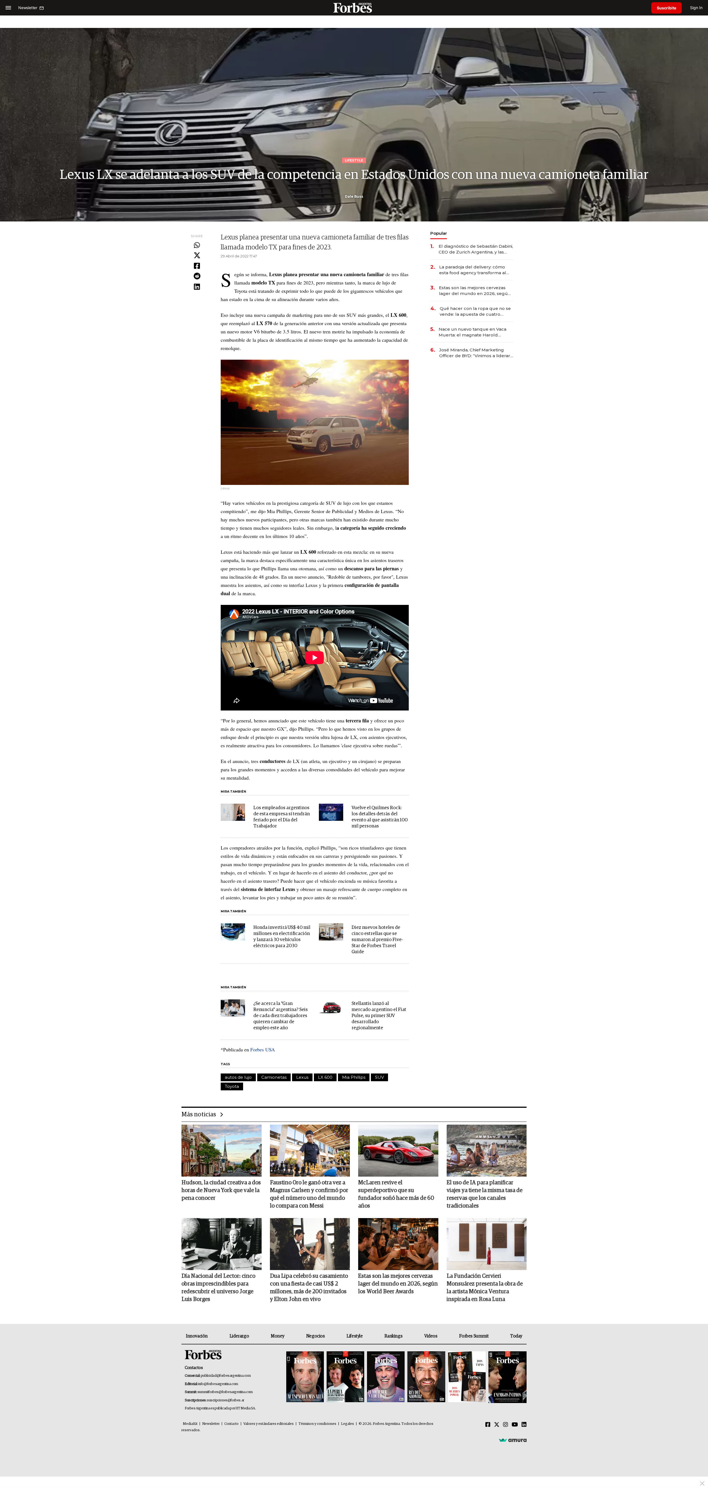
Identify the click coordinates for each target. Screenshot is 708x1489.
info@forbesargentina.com (218, 1384)
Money (277, 1336)
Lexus (302, 1077)
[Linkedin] (196, 287)
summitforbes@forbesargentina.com (225, 1392)
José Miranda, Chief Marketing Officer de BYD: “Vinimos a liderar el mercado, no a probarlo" (474, 353)
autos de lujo (238, 1077)
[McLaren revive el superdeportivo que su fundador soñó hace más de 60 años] (398, 1151)
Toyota (232, 1086)
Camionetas (274, 1077)
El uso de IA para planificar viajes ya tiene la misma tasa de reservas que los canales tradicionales (484, 1194)
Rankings (393, 1336)
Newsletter (211, 1424)
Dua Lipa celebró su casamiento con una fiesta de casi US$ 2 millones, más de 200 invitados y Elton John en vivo (309, 1287)
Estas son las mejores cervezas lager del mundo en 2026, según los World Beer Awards (475, 290)
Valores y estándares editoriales (268, 1424)
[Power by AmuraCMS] (513, 1440)
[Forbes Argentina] (354, 7)
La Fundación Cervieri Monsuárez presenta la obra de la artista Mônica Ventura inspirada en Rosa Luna (485, 1287)
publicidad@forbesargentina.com (226, 1376)
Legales (347, 1424)
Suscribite (666, 8)
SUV (379, 1077)
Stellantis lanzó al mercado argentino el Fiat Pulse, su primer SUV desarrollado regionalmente (379, 1015)
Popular (438, 233)
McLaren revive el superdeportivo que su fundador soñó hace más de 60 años (396, 1194)
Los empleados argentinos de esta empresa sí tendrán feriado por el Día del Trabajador (281, 817)
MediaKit (190, 1424)
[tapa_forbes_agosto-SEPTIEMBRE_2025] (507, 1377)
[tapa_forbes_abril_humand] (345, 1377)
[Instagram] (505, 1425)
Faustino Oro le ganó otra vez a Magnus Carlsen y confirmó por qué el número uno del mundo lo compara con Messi (309, 1194)
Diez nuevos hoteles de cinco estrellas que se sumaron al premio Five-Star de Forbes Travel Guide (377, 939)
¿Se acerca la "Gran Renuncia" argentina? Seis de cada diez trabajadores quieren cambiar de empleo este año (280, 1015)
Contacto (231, 1424)
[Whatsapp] (196, 245)
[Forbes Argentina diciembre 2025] (426, 1377)
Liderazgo (239, 1336)
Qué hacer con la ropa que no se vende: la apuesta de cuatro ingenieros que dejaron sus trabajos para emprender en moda (475, 311)
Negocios (315, 1336)
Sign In (696, 7)
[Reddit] (196, 276)
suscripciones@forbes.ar (225, 1400)
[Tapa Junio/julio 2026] (305, 1377)
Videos (431, 1336)
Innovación (197, 1336)
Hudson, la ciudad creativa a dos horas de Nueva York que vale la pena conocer (221, 1190)
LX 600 (325, 1077)
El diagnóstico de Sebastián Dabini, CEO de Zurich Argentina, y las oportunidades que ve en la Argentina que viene (476, 249)
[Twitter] (196, 255)
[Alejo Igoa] (386, 1377)
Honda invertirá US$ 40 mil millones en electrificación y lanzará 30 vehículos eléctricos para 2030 (281, 936)
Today (516, 1336)
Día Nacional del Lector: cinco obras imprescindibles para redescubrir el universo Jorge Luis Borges (218, 1287)
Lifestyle (355, 1336)
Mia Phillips (353, 1077)
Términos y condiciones (317, 1424)
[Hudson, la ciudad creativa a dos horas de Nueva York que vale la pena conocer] (221, 1151)
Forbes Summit (473, 1336)
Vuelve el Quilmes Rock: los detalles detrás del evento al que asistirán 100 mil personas (380, 817)
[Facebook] (196, 266)
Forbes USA (262, 1049)
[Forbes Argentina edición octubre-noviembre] (467, 1377)
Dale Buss (354, 196)
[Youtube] (515, 1425)
